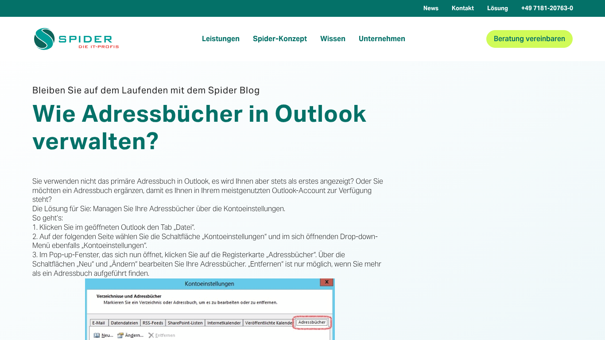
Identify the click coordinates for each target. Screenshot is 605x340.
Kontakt (463, 8)
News (430, 8)
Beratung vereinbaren (529, 38)
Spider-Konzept (280, 38)
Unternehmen (382, 38)
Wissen (332, 38)
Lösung (497, 8)
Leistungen (221, 38)
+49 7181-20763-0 (547, 8)
